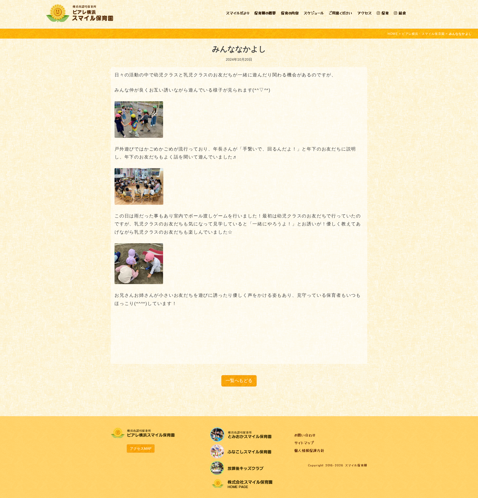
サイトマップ (304, 442)
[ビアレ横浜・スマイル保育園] (79, 12)
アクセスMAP (140, 448)
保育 (384, 12)
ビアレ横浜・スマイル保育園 (423, 34)
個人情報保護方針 (309, 450)
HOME (393, 34)
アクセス (364, 12)
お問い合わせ (304, 435)
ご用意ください (340, 12)
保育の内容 (290, 12)
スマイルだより (237, 12)
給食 (401, 12)
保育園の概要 (265, 12)
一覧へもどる (239, 380)
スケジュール (314, 12)
